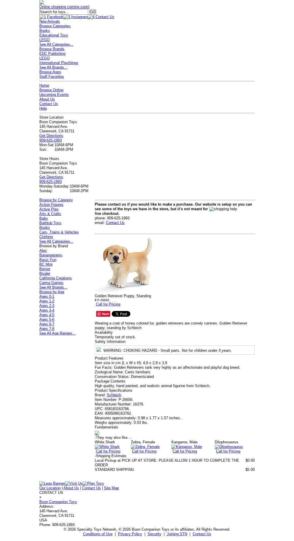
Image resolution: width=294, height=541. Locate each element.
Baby (43, 218)
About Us (47, 99)
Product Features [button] (109, 358)
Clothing (46, 237)
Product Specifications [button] (113, 390)
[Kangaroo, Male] (186, 447)
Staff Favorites (51, 76)
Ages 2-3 (46, 306)
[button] (123, 265)
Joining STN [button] (177, 534)
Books (44, 30)
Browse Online (51, 90)
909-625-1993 (50, 140)
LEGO (44, 40)
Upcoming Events (54, 94)
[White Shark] (107, 447)
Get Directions (51, 136)
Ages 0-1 (46, 296)
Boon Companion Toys (58, 502)
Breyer (44, 269)
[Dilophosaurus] (229, 447)
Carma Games (51, 283)
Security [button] (154, 534)
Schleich (114, 395)
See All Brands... (53, 67)
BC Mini (46, 264)
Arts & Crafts (50, 214)
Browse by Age (51, 292)
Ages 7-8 (46, 328)
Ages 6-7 (46, 324)
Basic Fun (47, 260)
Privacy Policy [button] (130, 534)
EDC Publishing (52, 53)
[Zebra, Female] (145, 447)
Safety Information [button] (110, 341)
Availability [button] (104, 332)
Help (43, 108)
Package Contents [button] (110, 381)
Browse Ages (50, 72)
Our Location (50, 488)
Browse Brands (52, 49)
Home (44, 85)
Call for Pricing (108, 304)
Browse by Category (56, 200)
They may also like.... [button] (113, 437)
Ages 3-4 (46, 310)
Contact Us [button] (202, 534)
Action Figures (51, 204)
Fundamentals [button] (106, 427)
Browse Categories (55, 26)
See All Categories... (56, 44)
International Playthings (58, 63)
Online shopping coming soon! (64, 7)
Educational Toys (53, 35)
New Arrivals (49, 21)
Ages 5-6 (46, 319)
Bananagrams (50, 255)
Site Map (111, 488)
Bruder (44, 273)
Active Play (49, 209)
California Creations (55, 278)
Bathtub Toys (50, 223)
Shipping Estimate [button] (110, 456)
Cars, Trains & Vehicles (59, 232)
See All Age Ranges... (57, 333)
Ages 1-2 (46, 301)
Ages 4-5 (46, 315)
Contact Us (48, 104)
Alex (43, 250)
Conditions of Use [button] (98, 534)
